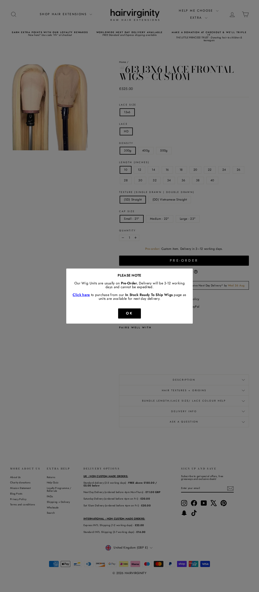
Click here (81, 294)
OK (129, 313)
